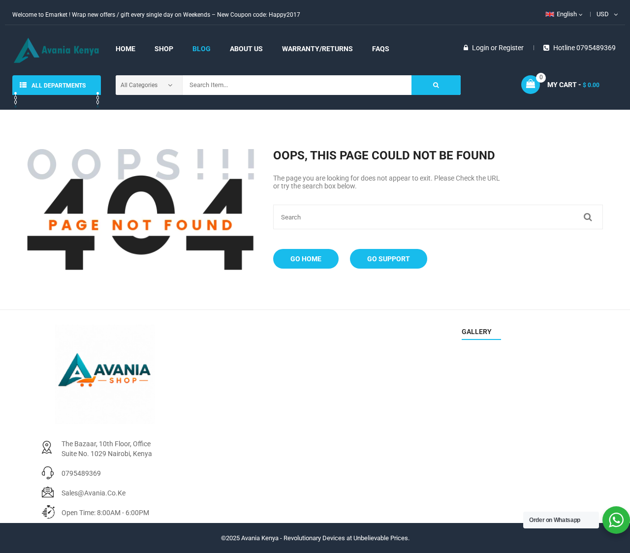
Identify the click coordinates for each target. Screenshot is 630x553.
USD (603, 14)
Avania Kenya (260, 538)
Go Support (388, 259)
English (567, 14)
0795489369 (81, 473)
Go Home (305, 259)
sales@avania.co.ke (94, 493)
